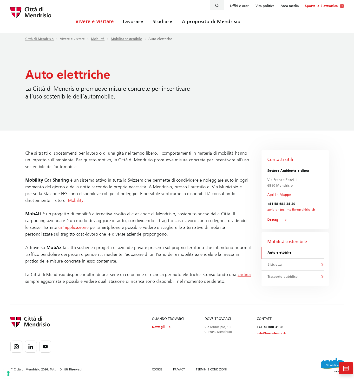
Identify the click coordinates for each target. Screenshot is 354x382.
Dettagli (274, 220)
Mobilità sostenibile (126, 39)
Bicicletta (275, 265)
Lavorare (133, 21)
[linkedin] (31, 347)
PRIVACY (179, 369)
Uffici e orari (239, 6)
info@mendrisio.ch (271, 333)
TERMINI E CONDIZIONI (211, 369)
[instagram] (16, 347)
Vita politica (265, 6)
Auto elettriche (279, 252)
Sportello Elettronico (321, 6)
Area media (290, 6)
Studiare (162, 21)
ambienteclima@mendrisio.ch (291, 210)
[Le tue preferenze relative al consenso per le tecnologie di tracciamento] (8, 373)
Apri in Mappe (279, 195)
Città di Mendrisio (39, 39)
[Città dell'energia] (332, 364)
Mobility (76, 200)
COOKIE (157, 369)
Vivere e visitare (94, 21)
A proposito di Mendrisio (211, 21)
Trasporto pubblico (283, 277)
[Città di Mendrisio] (30, 15)
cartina (244, 274)
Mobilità (98, 39)
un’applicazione (74, 227)
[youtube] (45, 347)
